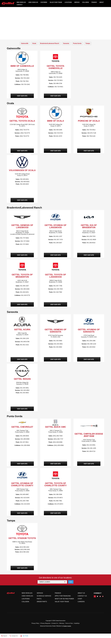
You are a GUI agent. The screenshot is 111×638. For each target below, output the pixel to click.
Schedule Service (44, 596)
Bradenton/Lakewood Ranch (49, 43)
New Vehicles (21, 2)
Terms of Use (69, 623)
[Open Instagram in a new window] (103, 596)
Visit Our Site (22, 96)
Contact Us (82, 596)
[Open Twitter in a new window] (95, 596)
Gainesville (24, 43)
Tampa (88, 43)
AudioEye (77, 623)
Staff (80, 598)
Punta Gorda (77, 43)
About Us (81, 593)
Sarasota (66, 43)
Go (70, 582)
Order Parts (42, 601)
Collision (85, 2)
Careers (81, 601)
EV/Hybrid (44, 2)
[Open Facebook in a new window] (97, 596)
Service (77, 2)
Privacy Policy (35, 623)
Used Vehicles (33, 2)
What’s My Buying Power (64, 598)
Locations (26, 598)
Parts (39, 598)
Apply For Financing (63, 596)
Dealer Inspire (67, 626)
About (101, 2)
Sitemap (61, 623)
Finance (94, 2)
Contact (20, 4)
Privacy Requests (45, 623)
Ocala (34, 43)
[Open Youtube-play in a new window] (100, 596)
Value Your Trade (56, 2)
